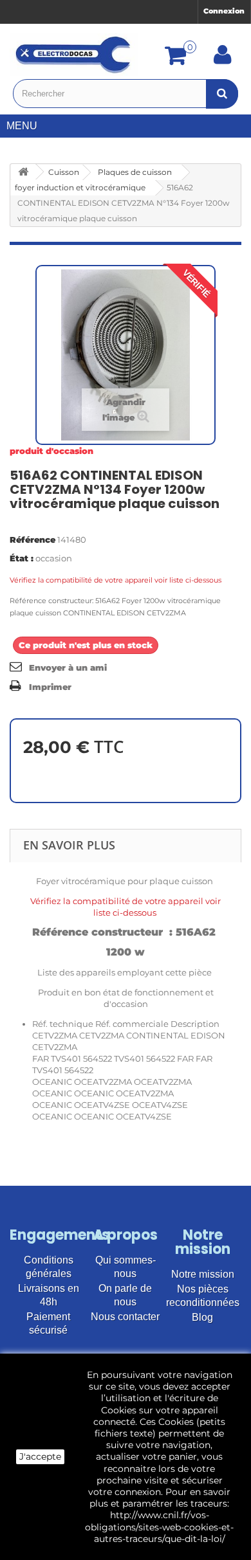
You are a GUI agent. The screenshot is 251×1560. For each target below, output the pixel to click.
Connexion (224, 10)
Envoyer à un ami (68, 667)
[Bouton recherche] (222, 93)
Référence (32, 539)
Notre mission (202, 1274)
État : (21, 558)
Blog (202, 1317)
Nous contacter (125, 1316)
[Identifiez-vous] (223, 59)
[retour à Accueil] (23, 172)
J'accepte (40, 1456)
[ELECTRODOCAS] (74, 54)
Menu (21, 125)
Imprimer (50, 687)
